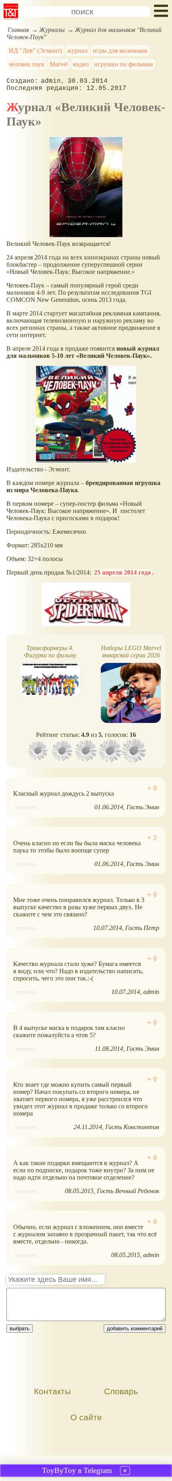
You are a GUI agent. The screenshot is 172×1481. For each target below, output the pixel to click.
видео (81, 64)
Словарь (121, 1391)
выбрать (20, 1328)
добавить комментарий (134, 1328)
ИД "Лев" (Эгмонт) (35, 50)
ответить (26, 807)
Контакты (52, 1391)
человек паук (26, 64)
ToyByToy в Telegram (77, 1470)
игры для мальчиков (120, 50)
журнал (77, 50)
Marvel (59, 64)
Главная (18, 29)
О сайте (86, 1417)
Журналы (52, 29)
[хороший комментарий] (152, 788)
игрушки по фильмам (123, 64)
